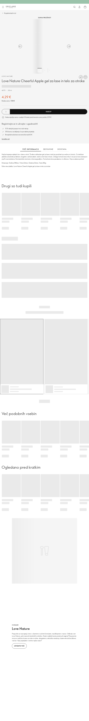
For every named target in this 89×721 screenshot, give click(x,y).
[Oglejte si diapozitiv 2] (44, 70)
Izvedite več (6, 139)
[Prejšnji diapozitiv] (20, 46)
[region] (44, 46)
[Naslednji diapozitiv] (69, 46)
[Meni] (3, 7)
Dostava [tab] (62, 149)
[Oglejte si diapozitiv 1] (39, 70)
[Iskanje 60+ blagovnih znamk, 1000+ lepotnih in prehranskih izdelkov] (74, 7)
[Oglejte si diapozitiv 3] (49, 70)
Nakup (48, 112)
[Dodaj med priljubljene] (85, 77)
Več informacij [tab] (30, 149)
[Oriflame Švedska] (10, 7)
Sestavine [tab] (48, 149)
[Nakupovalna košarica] (85, 7)
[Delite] (81, 77)
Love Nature (7, 76)
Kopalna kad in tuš (10, 13)
